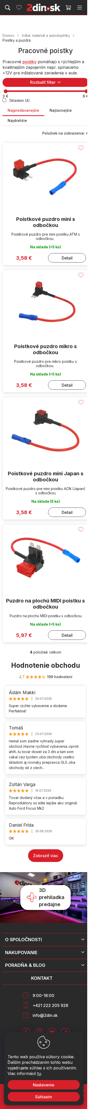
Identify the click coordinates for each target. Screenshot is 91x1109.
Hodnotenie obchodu (45, 665)
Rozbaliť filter (43, 82)
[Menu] (80, 7)
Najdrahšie (17, 120)
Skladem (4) (19, 100)
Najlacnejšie (61, 110)
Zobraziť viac (45, 855)
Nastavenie (43, 1084)
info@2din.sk (45, 1015)
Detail (67, 257)
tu (39, 1073)
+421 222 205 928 (50, 1005)
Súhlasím (43, 1096)
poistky (29, 61)
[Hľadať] (8, 7)
